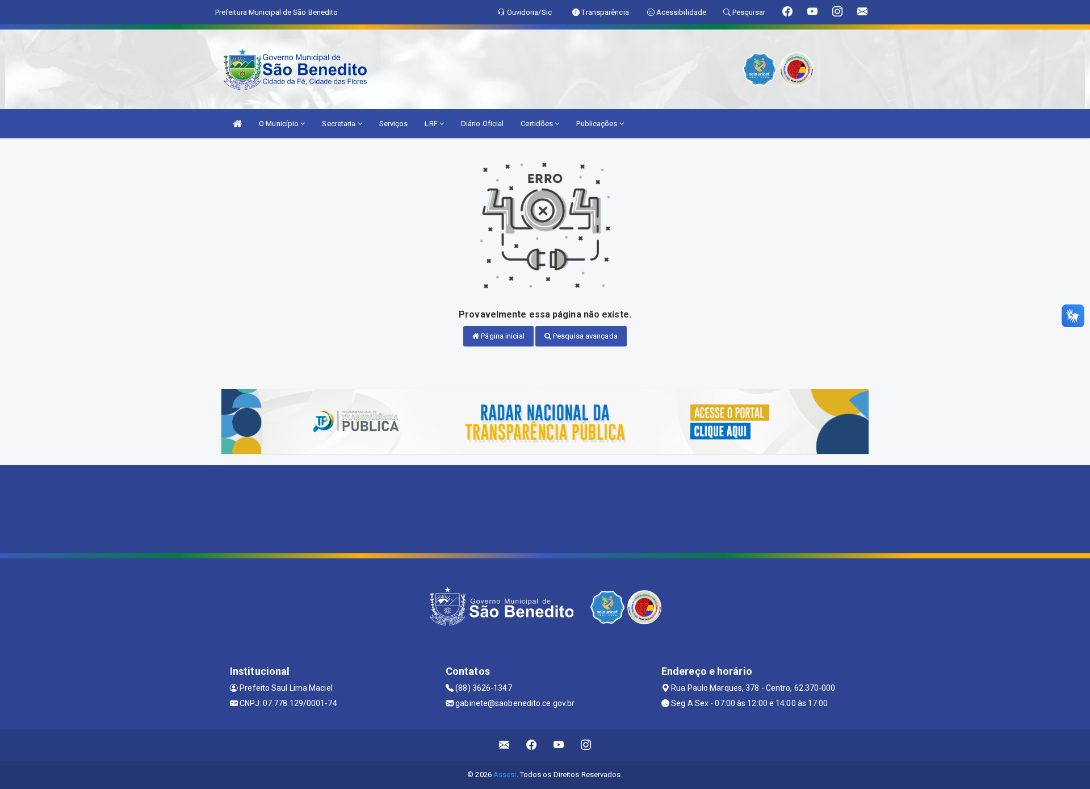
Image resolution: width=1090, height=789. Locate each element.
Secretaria (339, 123)
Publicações (597, 123)
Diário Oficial (482, 123)
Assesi (505, 774)
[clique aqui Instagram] (586, 745)
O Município (279, 123)
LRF (432, 123)
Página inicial (502, 336)
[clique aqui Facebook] (532, 745)
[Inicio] (237, 123)
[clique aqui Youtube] (559, 745)
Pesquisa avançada (584, 336)
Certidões (538, 123)
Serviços (393, 123)
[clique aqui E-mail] (504, 745)
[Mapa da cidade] (545, 507)
